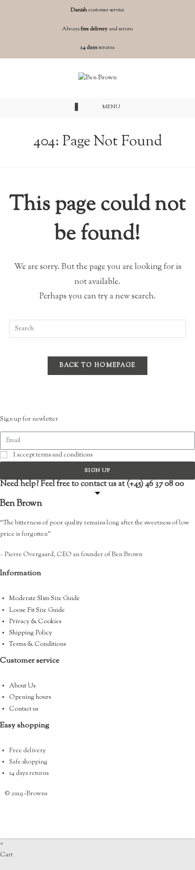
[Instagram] (40, 817)
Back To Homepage (97, 365)
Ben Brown (21, 503)
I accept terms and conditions (53, 455)
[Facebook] (16, 817)
